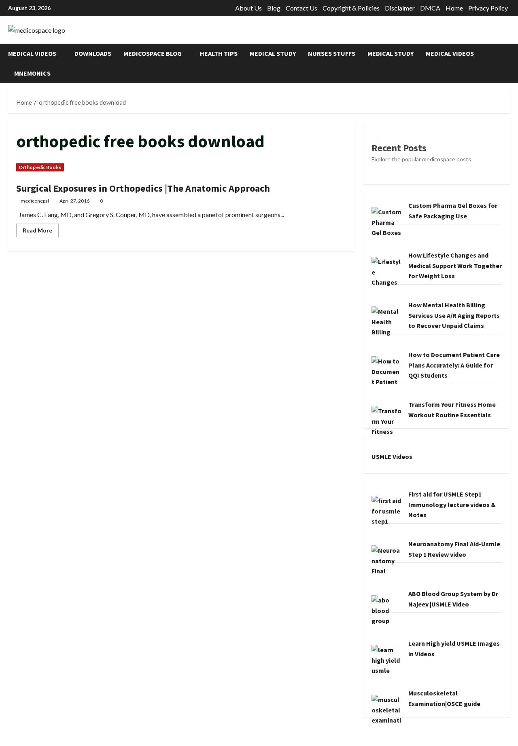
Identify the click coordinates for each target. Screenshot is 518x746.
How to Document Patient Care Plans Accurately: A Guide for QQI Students (454, 365)
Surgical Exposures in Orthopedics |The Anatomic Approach (143, 188)
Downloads (92, 53)
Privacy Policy (488, 8)
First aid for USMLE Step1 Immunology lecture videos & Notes (452, 504)
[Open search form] (507, 63)
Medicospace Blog (152, 53)
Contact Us (301, 8)
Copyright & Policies (351, 8)
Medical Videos (32, 53)
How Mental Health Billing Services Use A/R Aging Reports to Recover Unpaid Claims (454, 315)
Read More (41, 231)
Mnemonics (32, 73)
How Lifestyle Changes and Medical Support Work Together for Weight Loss (455, 265)
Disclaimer (400, 8)
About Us (248, 8)
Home (454, 8)
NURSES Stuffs (331, 53)
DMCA (430, 8)
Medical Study (273, 53)
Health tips (219, 53)
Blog (273, 8)
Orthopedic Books (40, 167)
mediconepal (35, 201)
